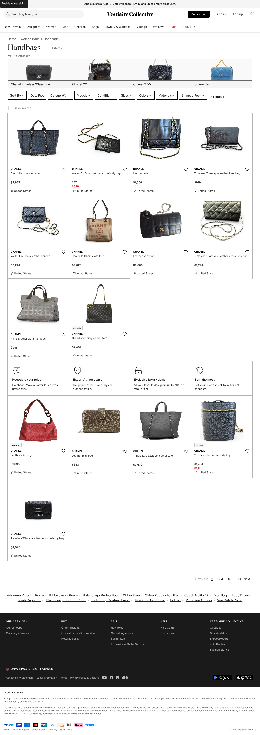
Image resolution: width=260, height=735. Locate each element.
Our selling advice (122, 633)
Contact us (167, 633)
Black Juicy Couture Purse (66, 600)
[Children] (88, 26)
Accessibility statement (19, 678)
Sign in (221, 14)
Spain (62, 729)
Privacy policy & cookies (84, 678)
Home (12, 38)
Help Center (167, 628)
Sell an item (198, 14)
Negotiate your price (26, 379)
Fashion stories (219, 650)
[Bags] (101, 26)
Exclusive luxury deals (149, 379)
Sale (173, 27)
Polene (175, 600)
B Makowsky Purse (63, 595)
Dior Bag (220, 595)
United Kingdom (21, 729)
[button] (252, 14)
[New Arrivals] (23, 26)
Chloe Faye (131, 595)
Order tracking (70, 628)
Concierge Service (17, 633)
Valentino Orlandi (199, 600)
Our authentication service (78, 633)
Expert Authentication (88, 379)
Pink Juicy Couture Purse (110, 600)
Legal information (47, 678)
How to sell (118, 628)
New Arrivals (12, 27)
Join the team (218, 644)
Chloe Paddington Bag (162, 595)
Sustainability (218, 633)
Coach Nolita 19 (196, 595)
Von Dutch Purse (229, 600)
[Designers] (43, 26)
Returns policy (70, 639)
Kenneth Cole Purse (150, 600)
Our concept (14, 628)
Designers (33, 27)
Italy (70, 729)
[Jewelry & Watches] (133, 26)
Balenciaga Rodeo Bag (100, 595)
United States (38, 729)
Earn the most (205, 379)
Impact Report (219, 639)
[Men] (71, 26)
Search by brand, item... (26, 14)
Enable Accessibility (14, 4)
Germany (52, 729)
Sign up (237, 14)
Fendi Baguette (29, 600)
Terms (63, 678)
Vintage (141, 27)
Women (51, 27)
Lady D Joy (240, 595)
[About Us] (197, 26)
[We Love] (167, 26)
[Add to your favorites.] (63, 169)
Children (80, 27)
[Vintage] (150, 26)
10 (239, 579)
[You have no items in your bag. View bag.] (252, 14)
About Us (189, 27)
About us (215, 628)
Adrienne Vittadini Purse (25, 595)
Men (65, 27)
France (7, 729)
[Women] (59, 26)
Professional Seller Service (127, 644)
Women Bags (29, 38)
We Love (158, 27)
